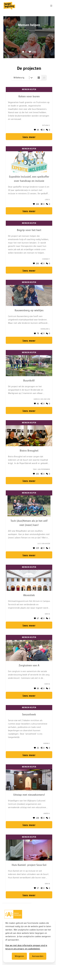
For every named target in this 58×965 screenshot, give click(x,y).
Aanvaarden (37, 956)
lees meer (29, 137)
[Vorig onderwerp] (52, 37)
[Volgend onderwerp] (5, 37)
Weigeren (19, 956)
